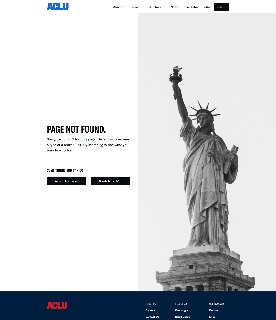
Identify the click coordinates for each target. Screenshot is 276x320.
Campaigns (181, 310)
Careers (150, 310)
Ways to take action (66, 181)
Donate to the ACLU (110, 181)
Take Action (191, 7)
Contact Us (152, 316)
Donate (213, 310)
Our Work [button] (155, 7)
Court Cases (182, 316)
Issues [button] (135, 7)
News (174, 7)
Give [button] (219, 7)
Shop (207, 7)
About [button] (117, 7)
